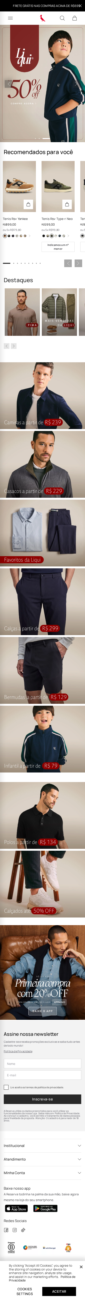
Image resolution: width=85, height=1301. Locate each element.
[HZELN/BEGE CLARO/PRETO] (5, 235)
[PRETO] (43, 235)
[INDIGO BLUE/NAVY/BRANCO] (13, 235)
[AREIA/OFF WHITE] (21, 235)
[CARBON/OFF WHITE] (59, 235)
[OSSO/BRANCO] (17, 235)
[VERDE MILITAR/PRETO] (51, 235)
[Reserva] (43, 18)
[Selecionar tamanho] (28, 204)
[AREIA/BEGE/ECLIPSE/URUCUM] (25, 235)
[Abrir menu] (10, 18)
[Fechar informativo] (80, 5)
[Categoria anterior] (6, 346)
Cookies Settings (25, 1291)
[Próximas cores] (29, 235)
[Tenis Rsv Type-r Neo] (58, 186)
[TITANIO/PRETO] (9, 235)
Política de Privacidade (18, 1051)
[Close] (81, 1266)
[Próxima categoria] (14, 346)
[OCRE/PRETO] (47, 235)
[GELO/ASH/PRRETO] (63, 235)
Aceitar (59, 1291)
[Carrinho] (74, 18)
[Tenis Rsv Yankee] (19, 186)
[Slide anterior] (8, 84)
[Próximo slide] (76, 84)
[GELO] (55, 235)
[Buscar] (62, 18)
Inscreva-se (42, 1099)
